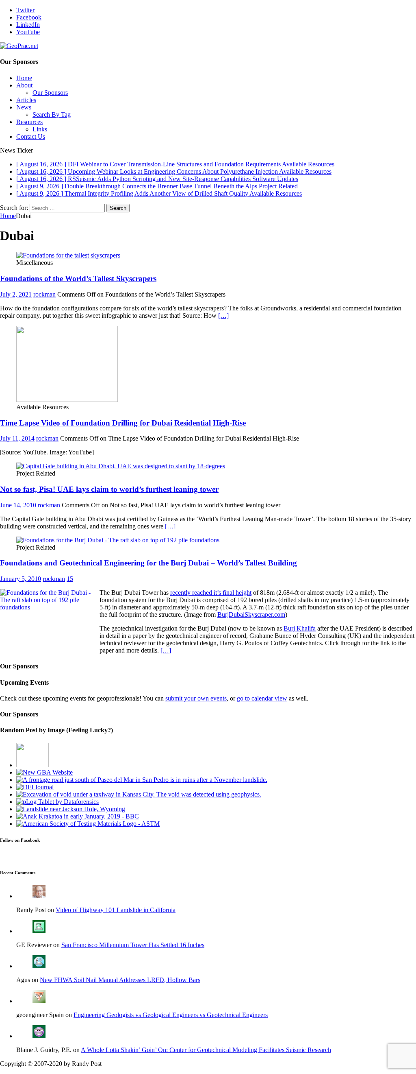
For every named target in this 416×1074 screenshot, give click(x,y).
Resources (29, 121)
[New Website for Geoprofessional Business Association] (44, 772)
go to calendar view (262, 698)
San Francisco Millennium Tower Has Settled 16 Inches (132, 944)
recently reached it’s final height (210, 592)
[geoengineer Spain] (39, 1001)
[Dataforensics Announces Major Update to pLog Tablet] (57, 801)
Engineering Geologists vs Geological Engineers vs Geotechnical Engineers (171, 1014)
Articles (26, 99)
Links (39, 129)
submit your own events (196, 698)
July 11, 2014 (17, 438)
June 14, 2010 (18, 505)
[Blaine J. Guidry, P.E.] (39, 1036)
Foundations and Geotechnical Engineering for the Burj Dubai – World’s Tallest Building (148, 563)
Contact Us (30, 136)
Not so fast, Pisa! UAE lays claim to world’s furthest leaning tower (109, 489)
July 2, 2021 (16, 294)
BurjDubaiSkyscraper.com (251, 614)
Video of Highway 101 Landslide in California (116, 909)
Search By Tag (51, 114)
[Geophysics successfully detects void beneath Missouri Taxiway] (138, 794)
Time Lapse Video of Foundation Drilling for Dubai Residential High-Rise (123, 423)
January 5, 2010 (20, 578)
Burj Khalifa (300, 628)
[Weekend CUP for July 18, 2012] (141, 779)
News (23, 107)
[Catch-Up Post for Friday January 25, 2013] (35, 787)
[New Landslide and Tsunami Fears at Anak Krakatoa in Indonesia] (77, 816)
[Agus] (39, 966)
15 (70, 578)
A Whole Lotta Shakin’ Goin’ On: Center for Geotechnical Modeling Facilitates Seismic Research (206, 1049)
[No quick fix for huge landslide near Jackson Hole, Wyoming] (70, 809)
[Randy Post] (39, 896)
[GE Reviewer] (39, 931)
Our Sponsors (50, 92)
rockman (44, 294)
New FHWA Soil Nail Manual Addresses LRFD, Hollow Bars (120, 979)
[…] (223, 315)
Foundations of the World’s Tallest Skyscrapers (78, 278)
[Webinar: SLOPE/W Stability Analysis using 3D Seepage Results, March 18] (32, 765)
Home (24, 77)
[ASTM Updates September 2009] (88, 823)
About (24, 85)
